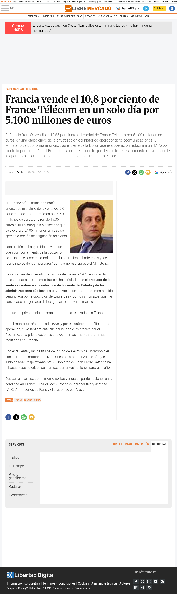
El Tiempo (16, 466)
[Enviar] (141, 172)
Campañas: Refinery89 (18, 588)
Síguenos (165, 172)
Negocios (90, 16)
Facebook (136, 581)
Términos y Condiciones (59, 583)
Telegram (142, 587)
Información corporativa (23, 583)
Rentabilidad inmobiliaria (134, 16)
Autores (124, 583)
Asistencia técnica (104, 583)
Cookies (83, 583)
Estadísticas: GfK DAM (40, 588)
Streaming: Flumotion (63, 588)
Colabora (159, 8)
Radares (15, 487)
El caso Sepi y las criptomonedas (100, 2)
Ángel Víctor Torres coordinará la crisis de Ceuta (34, 2)
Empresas (33, 16)
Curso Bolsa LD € (107, 16)
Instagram (149, 581)
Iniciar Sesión (172, 8)
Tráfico (14, 457)
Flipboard (136, 587)
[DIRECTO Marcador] (146, 8)
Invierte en (48, 16)
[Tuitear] (134, 172)
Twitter (142, 581)
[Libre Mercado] (88, 8)
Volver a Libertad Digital (127, 8)
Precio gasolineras (17, 476)
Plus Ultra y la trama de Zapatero (71, 2)
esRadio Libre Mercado (69, 16)
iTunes (149, 587)
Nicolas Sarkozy (32, 399)
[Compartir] (128, 172)
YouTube (155, 581)
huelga (91, 156)
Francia (18, 399)
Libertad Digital (70, 575)
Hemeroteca (18, 495)
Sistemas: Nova (82, 588)
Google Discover (162, 581)
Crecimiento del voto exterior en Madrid (134, 2)
